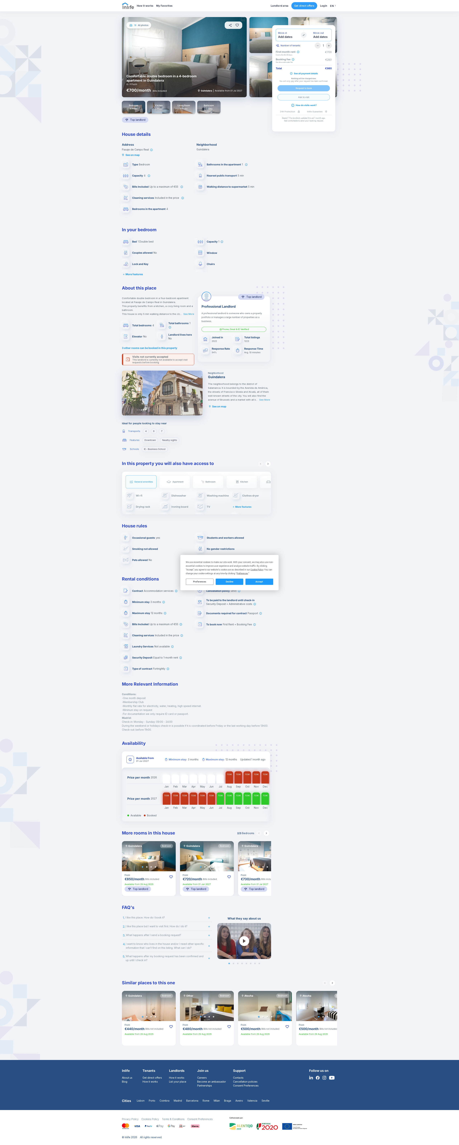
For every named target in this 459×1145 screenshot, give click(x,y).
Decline (229, 581)
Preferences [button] (242, 573)
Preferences (199, 581)
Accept (259, 581)
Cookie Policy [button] (256, 569)
